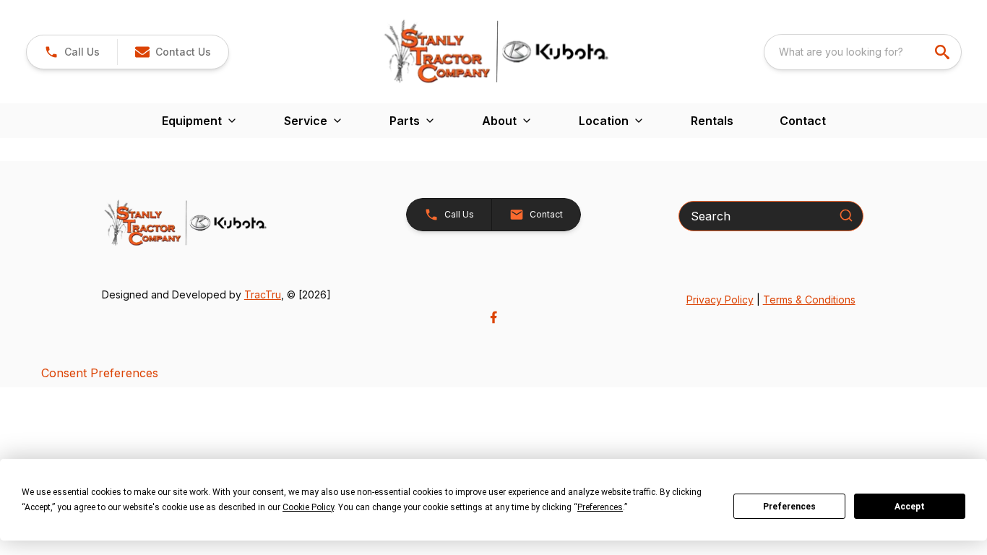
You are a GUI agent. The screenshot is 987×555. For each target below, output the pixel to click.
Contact (803, 120)
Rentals (712, 120)
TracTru (262, 294)
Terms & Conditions (809, 299)
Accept (910, 507)
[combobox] (862, 52)
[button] (72, 52)
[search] (943, 52)
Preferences (789, 507)
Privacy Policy (720, 299)
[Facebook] (493, 317)
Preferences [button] (600, 507)
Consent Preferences (99, 373)
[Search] (846, 215)
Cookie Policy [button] (308, 507)
